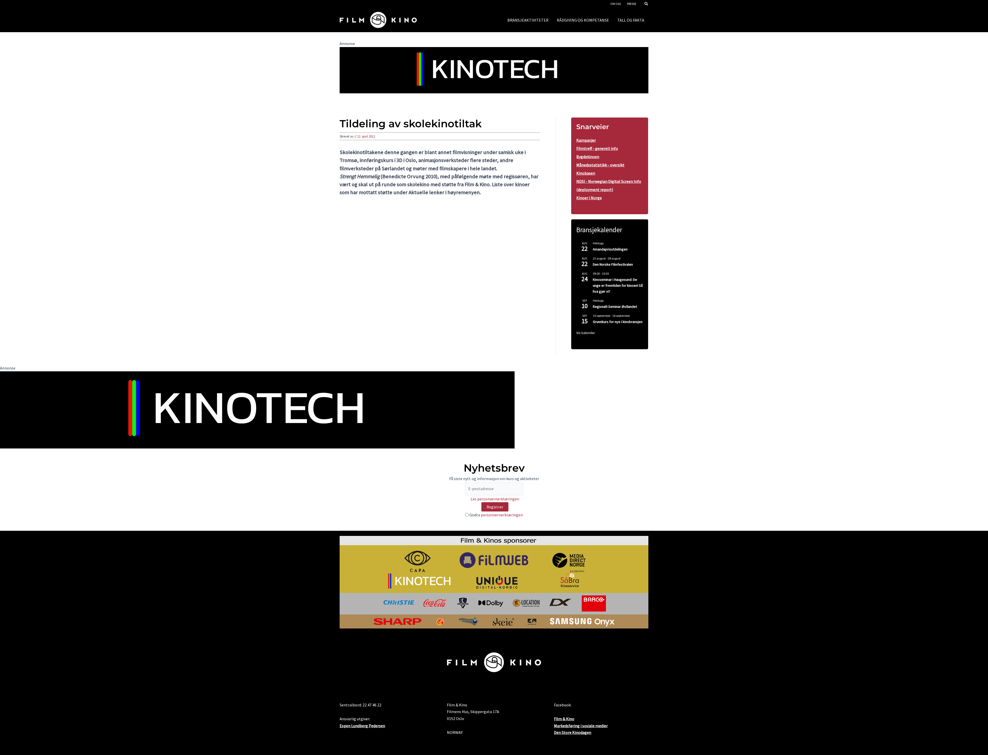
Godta (496, 514)
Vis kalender (585, 332)
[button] (647, 4)
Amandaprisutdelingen (610, 249)
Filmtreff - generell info (597, 148)
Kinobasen (585, 173)
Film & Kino (564, 718)
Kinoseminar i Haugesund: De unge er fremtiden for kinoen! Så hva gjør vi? (618, 285)
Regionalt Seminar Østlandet (615, 306)
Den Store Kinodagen (572, 732)
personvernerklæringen (502, 514)
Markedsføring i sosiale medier (581, 725)
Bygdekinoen (587, 156)
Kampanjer (586, 140)
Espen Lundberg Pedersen (362, 725)
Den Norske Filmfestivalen (613, 264)
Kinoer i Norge (589, 197)
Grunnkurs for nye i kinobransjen (617, 321)
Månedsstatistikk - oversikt (600, 164)
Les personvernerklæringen (495, 498)
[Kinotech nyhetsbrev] (494, 69)
